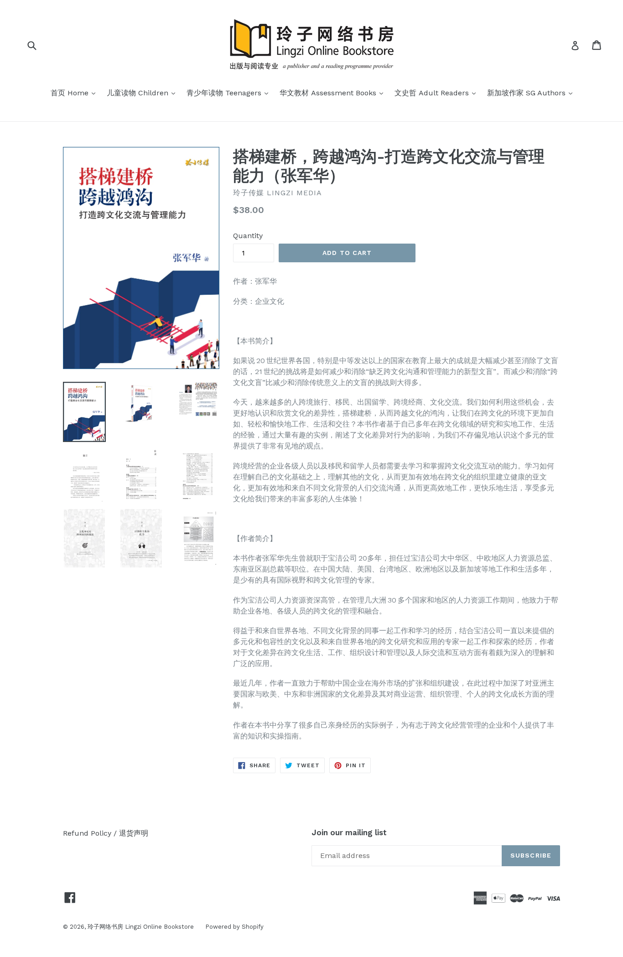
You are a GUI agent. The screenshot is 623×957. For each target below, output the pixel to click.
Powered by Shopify (234, 926)
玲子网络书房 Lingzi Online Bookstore (141, 926)
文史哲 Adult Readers (437, 92)
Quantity (248, 235)
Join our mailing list (349, 832)
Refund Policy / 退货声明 (105, 833)
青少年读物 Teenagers (230, 92)
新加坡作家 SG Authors (532, 92)
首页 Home (75, 92)
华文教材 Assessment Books (334, 92)
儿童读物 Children (143, 92)
